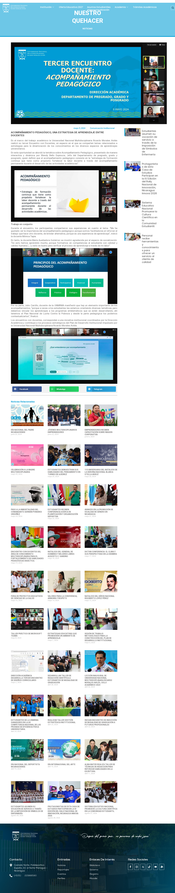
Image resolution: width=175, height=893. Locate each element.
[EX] (143, 867)
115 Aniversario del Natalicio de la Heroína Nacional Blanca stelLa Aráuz (101, 472)
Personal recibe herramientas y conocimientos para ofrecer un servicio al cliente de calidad (150, 249)
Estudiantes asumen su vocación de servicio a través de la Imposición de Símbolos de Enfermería (27, 809)
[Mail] (161, 867)
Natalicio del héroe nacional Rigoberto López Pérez (100, 597)
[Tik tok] (149, 867)
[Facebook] (130, 867)
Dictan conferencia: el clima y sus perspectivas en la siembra (101, 553)
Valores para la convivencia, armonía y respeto (62, 597)
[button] (173, 8)
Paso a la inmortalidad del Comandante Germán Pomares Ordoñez (26, 511)
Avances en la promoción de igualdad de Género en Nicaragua (99, 511)
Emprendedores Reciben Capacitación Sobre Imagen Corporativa (98, 432)
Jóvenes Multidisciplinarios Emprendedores (62, 431)
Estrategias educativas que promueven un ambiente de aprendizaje (62, 636)
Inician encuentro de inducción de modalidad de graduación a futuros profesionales (101, 722)
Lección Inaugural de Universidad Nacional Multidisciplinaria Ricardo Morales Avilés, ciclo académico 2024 (98, 680)
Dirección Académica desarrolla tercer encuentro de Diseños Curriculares (27, 678)
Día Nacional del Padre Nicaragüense (22, 431)
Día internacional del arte (61, 764)
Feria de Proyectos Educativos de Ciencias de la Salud (27, 597)
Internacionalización (98, 10)
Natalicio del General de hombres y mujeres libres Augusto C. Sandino (61, 554)
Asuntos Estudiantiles (99, 7)
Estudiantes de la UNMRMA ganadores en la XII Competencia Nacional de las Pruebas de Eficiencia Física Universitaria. (26, 724)
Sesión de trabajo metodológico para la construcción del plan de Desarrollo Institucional (98, 637)
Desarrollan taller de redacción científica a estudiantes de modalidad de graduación (63, 679)
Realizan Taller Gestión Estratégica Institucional (62, 721)
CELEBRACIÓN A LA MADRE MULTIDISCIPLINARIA (23, 471)
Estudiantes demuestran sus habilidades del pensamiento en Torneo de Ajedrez (64, 472)
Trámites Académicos (145, 7)
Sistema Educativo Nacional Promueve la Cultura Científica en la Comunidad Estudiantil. (101, 808)
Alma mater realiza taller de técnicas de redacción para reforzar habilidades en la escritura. (100, 767)
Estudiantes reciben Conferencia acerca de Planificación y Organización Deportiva (63, 512)
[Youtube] (155, 867)
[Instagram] (136, 867)
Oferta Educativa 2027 (71, 7)
